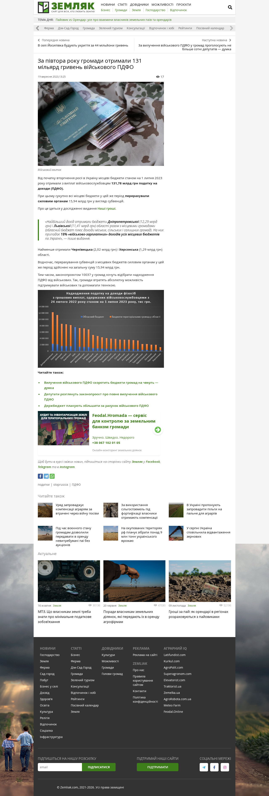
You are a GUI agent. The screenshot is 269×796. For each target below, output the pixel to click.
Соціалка (46, 731)
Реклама (141, 648)
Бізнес (75, 655)
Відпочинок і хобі (161, 28)
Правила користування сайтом (143, 680)
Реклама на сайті (145, 655)
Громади (108, 667)
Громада (89, 28)
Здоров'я (46, 699)
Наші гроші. (106, 208)
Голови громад (112, 674)
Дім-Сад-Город (68, 28)
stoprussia (60, 485)
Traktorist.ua (172, 686)
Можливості (110, 661)
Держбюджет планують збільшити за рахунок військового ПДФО (96, 405)
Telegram (44, 467)
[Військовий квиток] (101, 124)
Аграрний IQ (175, 648)
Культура (46, 712)
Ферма (49, 28)
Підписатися (99, 767)
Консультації (136, 28)
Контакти (139, 691)
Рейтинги (185, 28)
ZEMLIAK (140, 663)
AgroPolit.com (173, 667)
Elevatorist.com (174, 680)
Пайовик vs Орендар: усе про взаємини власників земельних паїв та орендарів (113, 20)
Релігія (45, 718)
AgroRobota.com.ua (177, 699)
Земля (57, 605)
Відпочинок (48, 724)
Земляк (137, 461)
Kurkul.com (172, 661)
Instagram (67, 467)
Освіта (44, 705)
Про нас (138, 670)
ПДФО (76, 485)
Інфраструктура (51, 737)
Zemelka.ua (172, 693)
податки (44, 485)
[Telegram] (46, 476)
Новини (47, 648)
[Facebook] (40, 476)
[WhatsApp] (52, 476)
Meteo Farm (172, 705)
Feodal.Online (173, 712)
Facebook (153, 461)
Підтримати (157, 767)
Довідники (112, 648)
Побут (44, 680)
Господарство (49, 655)
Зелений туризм (111, 28)
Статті (76, 648)
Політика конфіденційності (145, 699)
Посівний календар (210, 28)
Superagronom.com (177, 674)
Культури (108, 655)
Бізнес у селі (49, 686)
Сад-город (47, 674)
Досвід (44, 693)
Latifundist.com (175, 655)
